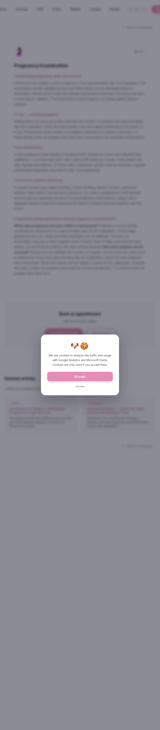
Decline (80, 386)
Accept (80, 376)
